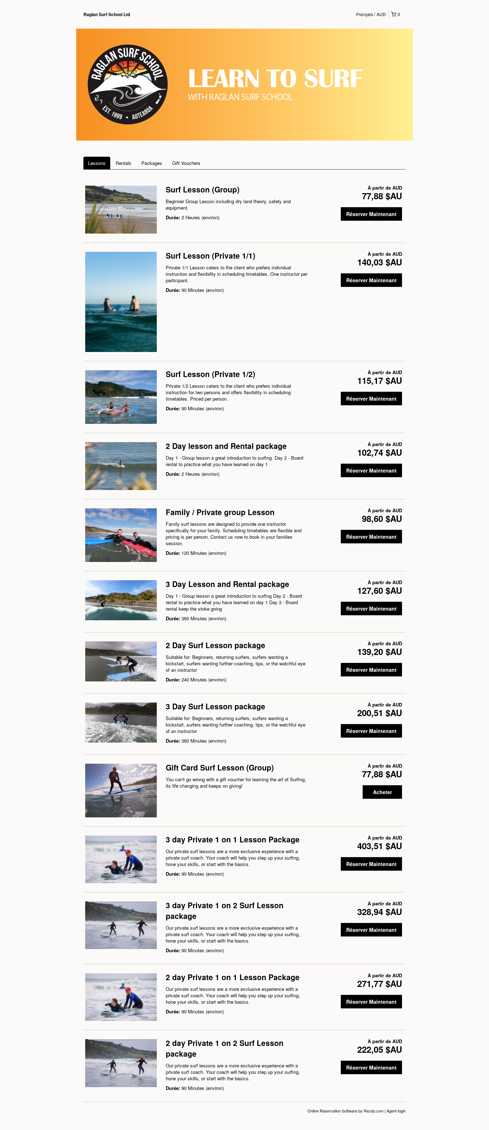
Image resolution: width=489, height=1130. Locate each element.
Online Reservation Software (332, 1111)
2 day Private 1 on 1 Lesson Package (233, 977)
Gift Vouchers (186, 163)
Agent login (396, 1111)
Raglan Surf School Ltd (106, 14)
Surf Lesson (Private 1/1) (210, 255)
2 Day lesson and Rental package (226, 445)
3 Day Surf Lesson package (215, 706)
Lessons (97, 163)
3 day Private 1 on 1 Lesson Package (233, 839)
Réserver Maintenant (371, 213)
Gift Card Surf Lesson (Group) (220, 767)
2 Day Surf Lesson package (215, 645)
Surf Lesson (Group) (202, 189)
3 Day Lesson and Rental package (227, 583)
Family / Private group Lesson (220, 512)
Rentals (123, 163)
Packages (151, 163)
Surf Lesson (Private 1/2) (210, 373)
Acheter (382, 792)
